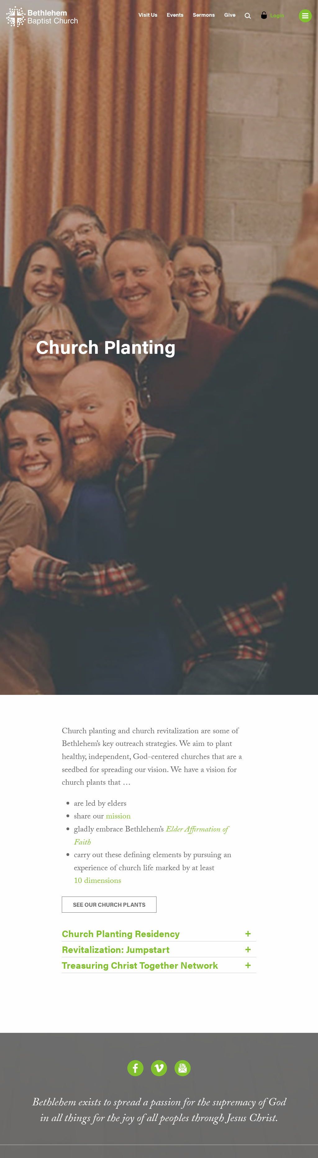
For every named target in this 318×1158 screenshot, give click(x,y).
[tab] (159, 933)
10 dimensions (97, 881)
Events (175, 14)
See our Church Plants (109, 904)
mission (118, 817)
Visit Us (148, 14)
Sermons (204, 14)
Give (229, 14)
